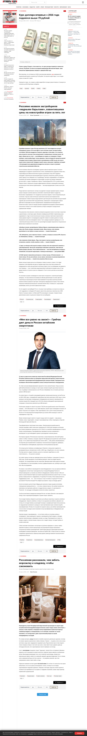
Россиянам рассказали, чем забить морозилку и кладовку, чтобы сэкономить (9, 50)
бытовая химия (57, 675)
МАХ (47, 97)
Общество (32, 7)
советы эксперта (40, 675)
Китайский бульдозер (8, 99)
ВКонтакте (40, 97)
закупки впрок (30, 675)
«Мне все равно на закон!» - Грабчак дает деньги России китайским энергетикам (9, 43)
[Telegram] (75, 2)
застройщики (47, 299)
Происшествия (49, 7)
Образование (63, 7)
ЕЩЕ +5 (21, 542)
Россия (22, 299)
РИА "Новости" (37, 20)
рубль (32, 88)
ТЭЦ (59, 539)
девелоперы (56, 299)
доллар (27, 88)
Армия (42, 7)
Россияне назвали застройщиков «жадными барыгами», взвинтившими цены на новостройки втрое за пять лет (9, 34)
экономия (22, 675)
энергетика (29, 539)
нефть (38, 88)
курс (53, 74)
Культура (56, 7)
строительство (29, 299)
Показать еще (42, 694)
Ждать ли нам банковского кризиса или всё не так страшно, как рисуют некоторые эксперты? (9, 59)
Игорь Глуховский (34, 115)
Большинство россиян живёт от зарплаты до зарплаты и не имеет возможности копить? (9, 67)
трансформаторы (38, 539)
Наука (69, 7)
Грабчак (22, 539)
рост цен (49, 675)
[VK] (79, 2)
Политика (19, 7)
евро (44, 88)
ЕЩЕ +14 (22, 301)
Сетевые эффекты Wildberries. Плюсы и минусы (8, 94)
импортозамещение (50, 539)
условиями (30, 734)
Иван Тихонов (33, 571)
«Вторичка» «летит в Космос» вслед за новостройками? (8, 88)
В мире (38, 7)
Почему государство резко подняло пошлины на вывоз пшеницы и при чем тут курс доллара (9, 81)
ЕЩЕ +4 (21, 678)
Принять (79, 733)
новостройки (39, 299)
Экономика (25, 7)
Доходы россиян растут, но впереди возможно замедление (9, 74)
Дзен (33, 97)
